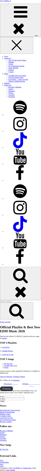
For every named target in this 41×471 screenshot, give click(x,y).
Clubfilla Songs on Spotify (17, 76)
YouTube (11, 95)
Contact (11, 72)
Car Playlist (5, 347)
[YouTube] (20, 164)
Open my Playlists (6, 377)
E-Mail (2, 399)
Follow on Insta (5, 322)
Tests (1, 460)
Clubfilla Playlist (7, 351)
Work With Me (13, 68)
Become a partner (6, 422)
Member (11, 62)
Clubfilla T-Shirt (5, 416)
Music (6, 74)
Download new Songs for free (10, 410)
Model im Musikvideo (7, 412)
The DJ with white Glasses (17, 60)
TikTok (10, 93)
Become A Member (14, 87)
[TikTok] (20, 148)
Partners (11, 70)
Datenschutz (27, 468)
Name (2, 396)
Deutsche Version (19, 377)
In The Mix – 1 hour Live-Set (18, 79)
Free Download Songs (15, 77)
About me (7, 58)
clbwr (2, 466)
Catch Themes (10, 470)
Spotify (10, 89)
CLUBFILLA (17, 468)
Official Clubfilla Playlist (16, 81)
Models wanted (5, 414)
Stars (1, 464)
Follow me (7, 85)
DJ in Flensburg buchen (16, 66)
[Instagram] (20, 131)
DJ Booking (6, 389)
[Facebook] (20, 180)
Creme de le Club (7, 354)
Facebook (11, 97)
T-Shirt (10, 64)
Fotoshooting (4, 462)
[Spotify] (20, 115)
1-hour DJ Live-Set (6, 418)
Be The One (8, 364)
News (6, 56)
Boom (6, 367)
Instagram (11, 91)
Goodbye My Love (10, 365)
